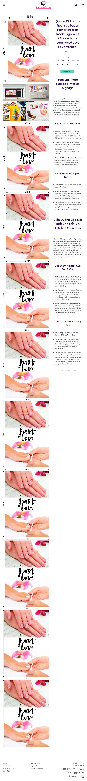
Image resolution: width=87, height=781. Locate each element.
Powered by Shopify (78, 765)
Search (5, 763)
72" (73, 64)
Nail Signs (81, 763)
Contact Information (37, 768)
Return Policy (7, 771)
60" (63, 64)
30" (63, 60)
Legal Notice (35, 766)
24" (58, 60)
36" (68, 60)
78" (78, 64)
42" (73, 60)
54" (58, 64)
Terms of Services (8, 768)
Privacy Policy (7, 766)
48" (78, 60)
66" (68, 64)
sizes (67, 57)
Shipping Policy (35, 763)
